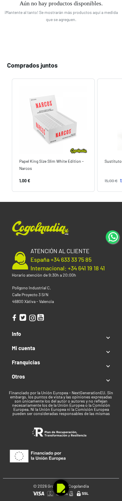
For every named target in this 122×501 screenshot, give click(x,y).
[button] (6, 135)
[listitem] (53, 135)
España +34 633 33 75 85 (61, 259)
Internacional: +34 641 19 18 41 (67, 268)
